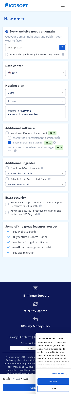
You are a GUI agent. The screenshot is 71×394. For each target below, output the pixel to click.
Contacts (26, 337)
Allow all (53, 381)
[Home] (16, 5)
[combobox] (35, 72)
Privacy (13, 337)
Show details (58, 373)
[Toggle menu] (62, 5)
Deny (53, 389)
